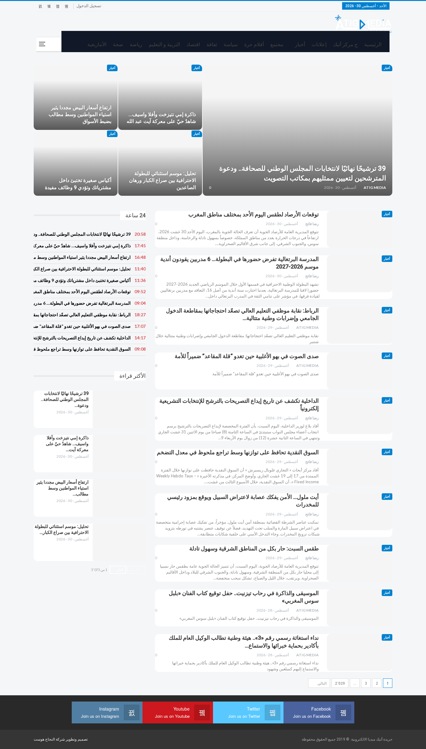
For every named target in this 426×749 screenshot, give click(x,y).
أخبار (300, 44)
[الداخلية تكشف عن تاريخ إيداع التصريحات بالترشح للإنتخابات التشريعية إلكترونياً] (359, 415)
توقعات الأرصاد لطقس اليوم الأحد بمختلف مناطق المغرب (253, 214)
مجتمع (276, 44)
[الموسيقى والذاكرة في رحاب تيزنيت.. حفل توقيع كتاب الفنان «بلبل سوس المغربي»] (359, 607)
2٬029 (340, 683)
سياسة (231, 44)
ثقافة (211, 44)
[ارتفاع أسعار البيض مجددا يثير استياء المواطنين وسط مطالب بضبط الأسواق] (75, 97)
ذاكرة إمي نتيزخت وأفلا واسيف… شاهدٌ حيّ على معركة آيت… (67, 443)
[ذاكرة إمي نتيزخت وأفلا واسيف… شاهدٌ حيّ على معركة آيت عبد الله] (160, 97)
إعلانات (319, 44)
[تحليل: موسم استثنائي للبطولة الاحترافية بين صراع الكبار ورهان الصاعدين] (160, 163)
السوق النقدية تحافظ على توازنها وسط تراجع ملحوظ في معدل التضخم (238, 452)
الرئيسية (372, 44)
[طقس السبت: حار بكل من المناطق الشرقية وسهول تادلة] (359, 563)
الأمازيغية (96, 44)
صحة (118, 44)
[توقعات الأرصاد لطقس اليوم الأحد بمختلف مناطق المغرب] (359, 229)
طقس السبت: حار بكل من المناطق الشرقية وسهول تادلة (254, 548)
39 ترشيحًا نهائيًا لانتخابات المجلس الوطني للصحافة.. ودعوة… (65, 399)
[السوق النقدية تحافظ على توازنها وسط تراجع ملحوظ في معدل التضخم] (359, 467)
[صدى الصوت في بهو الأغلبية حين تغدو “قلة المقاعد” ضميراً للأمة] (359, 370)
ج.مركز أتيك (345, 44)
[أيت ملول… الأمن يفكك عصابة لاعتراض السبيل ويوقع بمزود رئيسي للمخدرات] (359, 511)
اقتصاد (193, 44)
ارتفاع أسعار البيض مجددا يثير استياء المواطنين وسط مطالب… (62, 488)
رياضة (136, 44)
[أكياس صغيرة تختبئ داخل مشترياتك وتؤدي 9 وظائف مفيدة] (75, 163)
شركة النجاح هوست (50, 739)
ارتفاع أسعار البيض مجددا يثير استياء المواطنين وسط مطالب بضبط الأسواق (80, 114)
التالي (322, 683)
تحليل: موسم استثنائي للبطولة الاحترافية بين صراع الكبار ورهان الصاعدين (162, 180)
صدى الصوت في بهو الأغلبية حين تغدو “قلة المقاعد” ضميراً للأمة (247, 356)
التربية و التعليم (164, 44)
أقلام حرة (254, 44)
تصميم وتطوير (77, 739)
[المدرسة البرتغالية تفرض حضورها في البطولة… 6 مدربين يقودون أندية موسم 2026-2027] (359, 273)
